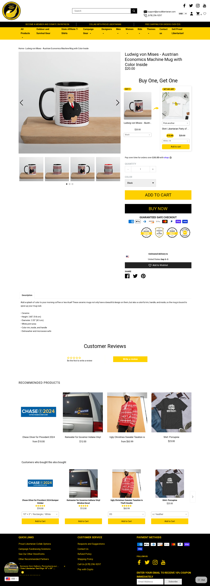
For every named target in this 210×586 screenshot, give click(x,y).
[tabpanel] (70, 103)
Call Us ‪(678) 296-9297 (89, 564)
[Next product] (193, 496)
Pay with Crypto (85, 569)
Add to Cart (40, 521)
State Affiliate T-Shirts (69, 31)
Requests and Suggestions (91, 544)
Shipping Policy (85, 559)
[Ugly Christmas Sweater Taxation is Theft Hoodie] (127, 412)
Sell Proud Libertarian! (178, 31)
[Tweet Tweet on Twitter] (135, 277)
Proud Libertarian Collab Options (35, 544)
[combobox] (138, 135)
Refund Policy (85, 554)
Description (27, 295)
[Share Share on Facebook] (127, 277)
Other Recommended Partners (34, 559)
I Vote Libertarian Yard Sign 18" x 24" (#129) (38, 568)
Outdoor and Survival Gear (43, 31)
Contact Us (83, 549)
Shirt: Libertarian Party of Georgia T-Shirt (182, 128)
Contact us (163, 31)
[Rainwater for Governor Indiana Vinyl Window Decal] (83, 412)
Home (21, 48)
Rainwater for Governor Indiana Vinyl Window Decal (83, 439)
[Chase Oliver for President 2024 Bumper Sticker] (39, 412)
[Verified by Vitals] (22, 572)
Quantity (130, 164)
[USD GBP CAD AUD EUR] (181, 13)
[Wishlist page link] (204, 13)
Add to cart (176, 147)
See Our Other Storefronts (32, 554)
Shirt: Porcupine (171, 437)
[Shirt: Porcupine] (171, 412)
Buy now (158, 208)
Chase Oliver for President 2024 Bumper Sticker (38, 439)
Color (128, 177)
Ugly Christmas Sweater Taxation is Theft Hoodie (127, 439)
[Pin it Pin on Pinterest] (143, 277)
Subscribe (173, 581)
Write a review (130, 359)
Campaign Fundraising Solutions (35, 549)
